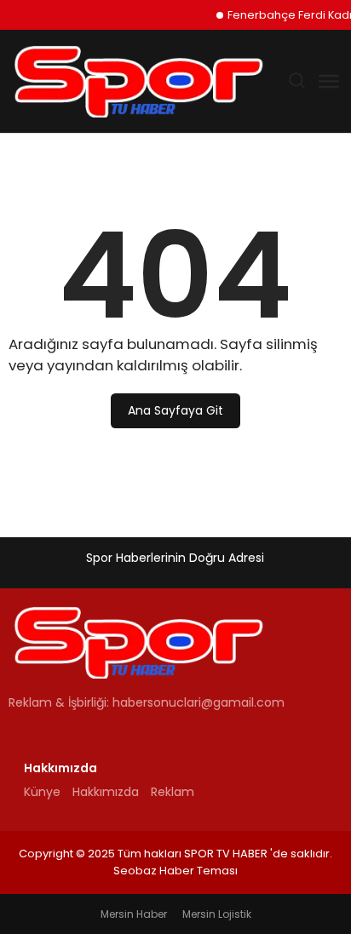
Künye (42, 791)
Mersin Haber (134, 914)
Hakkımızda (105, 791)
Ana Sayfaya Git (175, 410)
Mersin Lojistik (216, 914)
